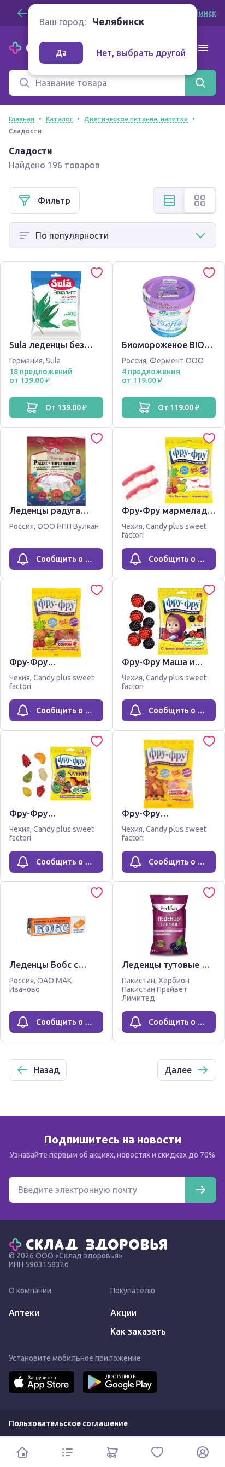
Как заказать (138, 1331)
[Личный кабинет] (202, 1452)
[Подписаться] (200, 1190)
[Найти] (200, 83)
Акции (123, 1313)
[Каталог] (67, 1452)
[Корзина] (112, 1452)
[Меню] (203, 48)
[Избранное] (157, 1452)
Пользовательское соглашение (68, 1423)
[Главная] (91, 1244)
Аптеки (24, 1313)
